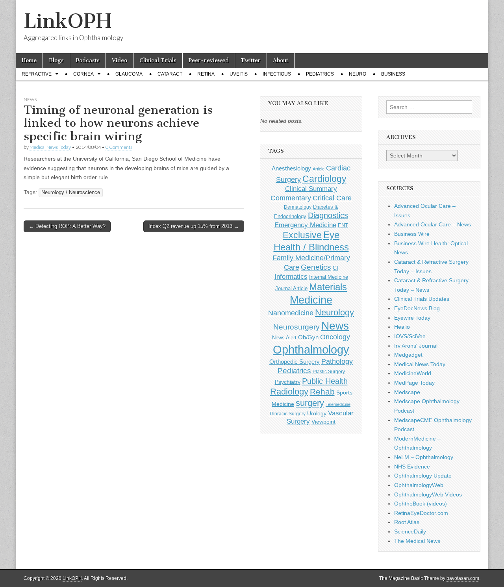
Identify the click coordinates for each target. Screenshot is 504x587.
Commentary (291, 198)
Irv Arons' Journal (415, 346)
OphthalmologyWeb (418, 485)
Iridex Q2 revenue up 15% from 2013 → (193, 226)
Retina (206, 74)
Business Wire (412, 234)
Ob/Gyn (308, 337)
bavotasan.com (463, 578)
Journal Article (291, 288)
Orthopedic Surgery (294, 361)
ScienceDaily (410, 531)
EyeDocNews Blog (417, 308)
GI (335, 268)
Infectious (277, 74)
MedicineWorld (412, 373)
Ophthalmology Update (423, 475)
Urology (316, 413)
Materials (328, 287)
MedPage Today (414, 383)
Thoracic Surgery (287, 414)
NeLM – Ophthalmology (423, 457)
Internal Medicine (328, 277)
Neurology (334, 312)
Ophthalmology (311, 349)
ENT (343, 225)
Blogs (56, 60)
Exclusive (302, 235)
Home (29, 60)
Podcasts (88, 60)
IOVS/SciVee (410, 336)
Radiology (289, 391)
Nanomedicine (290, 313)
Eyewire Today (412, 318)
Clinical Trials (157, 60)
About (280, 60)
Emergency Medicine (305, 225)
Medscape (407, 392)
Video (119, 60)
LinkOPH (67, 21)
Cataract (170, 74)
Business (393, 74)
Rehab (322, 391)
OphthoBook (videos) (420, 503)
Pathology (337, 361)
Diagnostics (328, 215)
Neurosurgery (296, 327)
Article (318, 169)
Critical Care (332, 198)
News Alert (284, 338)
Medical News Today (50, 147)
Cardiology (324, 179)
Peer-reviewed (209, 60)
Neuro (357, 74)
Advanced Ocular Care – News (432, 224)
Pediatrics (320, 74)
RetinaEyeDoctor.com (421, 513)
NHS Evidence (412, 466)
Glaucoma (129, 74)
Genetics (316, 267)
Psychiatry (287, 382)
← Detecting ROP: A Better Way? (67, 226)
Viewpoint (323, 421)
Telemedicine (338, 404)
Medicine (311, 300)
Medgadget (408, 355)
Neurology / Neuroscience (70, 192)
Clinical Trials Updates (421, 299)
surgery (310, 403)
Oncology (335, 337)
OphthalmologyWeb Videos (428, 494)
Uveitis (239, 74)
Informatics (291, 276)
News (30, 99)
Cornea (83, 74)
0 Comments (119, 147)
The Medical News (417, 541)
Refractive (37, 74)
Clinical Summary (311, 189)
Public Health (325, 381)
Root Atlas (406, 522)
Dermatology (297, 207)
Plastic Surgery (329, 371)
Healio (402, 327)
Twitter (251, 60)
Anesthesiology (291, 168)
